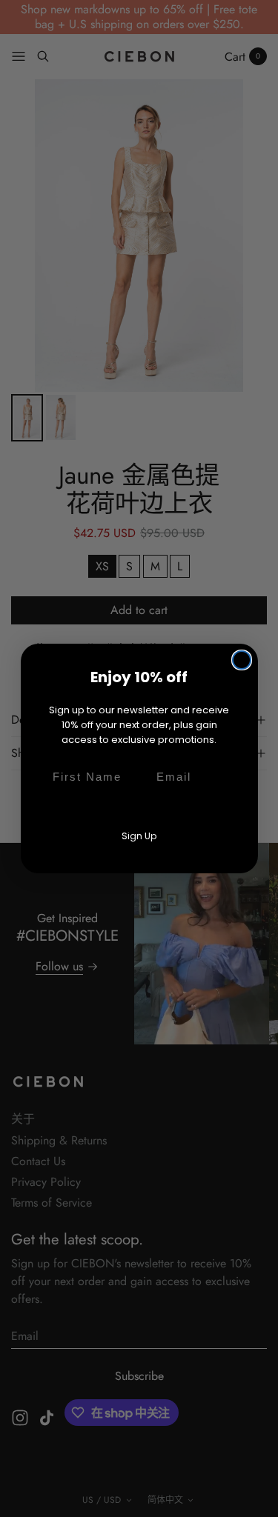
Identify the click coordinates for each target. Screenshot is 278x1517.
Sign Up (139, 836)
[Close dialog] (242, 660)
